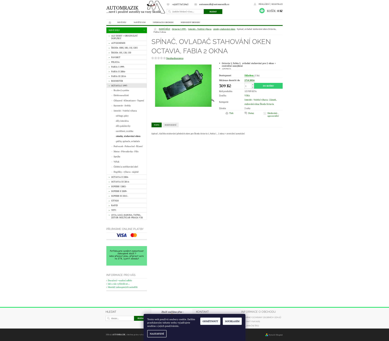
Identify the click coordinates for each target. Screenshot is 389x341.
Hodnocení (170, 125)
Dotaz (251, 113)
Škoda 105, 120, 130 (121, 52)
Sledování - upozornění (273, 114)
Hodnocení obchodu (190, 22)
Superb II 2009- (119, 191)
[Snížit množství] (252, 87)
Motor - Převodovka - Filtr (126, 151)
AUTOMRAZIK (133, 9)
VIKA (247, 95)
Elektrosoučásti (121, 95)
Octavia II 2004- (120, 177)
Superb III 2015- (119, 195)
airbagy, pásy (122, 115)
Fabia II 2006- (118, 71)
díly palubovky (123, 125)
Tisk (231, 113)
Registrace (277, 4)
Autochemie (118, 43)
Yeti (113, 210)
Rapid (114, 205)
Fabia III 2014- (119, 76)
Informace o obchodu (163, 22)
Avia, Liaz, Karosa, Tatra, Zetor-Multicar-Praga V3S (127, 216)
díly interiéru (122, 120)
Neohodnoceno (174, 58)
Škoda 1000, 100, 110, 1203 (124, 47)
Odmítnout (210, 321)
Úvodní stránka (110, 22)
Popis (156, 125)
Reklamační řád (250, 326)
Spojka (117, 156)
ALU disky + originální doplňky (124, 37)
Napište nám (140, 22)
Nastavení (157, 333)
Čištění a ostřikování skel (126, 166)
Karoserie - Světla (122, 105)
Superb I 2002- (118, 186)
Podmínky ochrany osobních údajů (261, 317)
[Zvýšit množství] (252, 84)
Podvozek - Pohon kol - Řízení (128, 146)
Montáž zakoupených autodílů (123, 287)
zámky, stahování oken (128, 136)
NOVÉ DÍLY (121, 22)
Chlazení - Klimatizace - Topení (129, 100)
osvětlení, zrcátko (124, 131)
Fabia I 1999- (118, 66)
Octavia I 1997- (119, 85)
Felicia (115, 62)
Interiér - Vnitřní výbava (125, 110)
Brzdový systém (121, 90)
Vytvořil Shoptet (276, 335)
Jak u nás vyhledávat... (119, 283)
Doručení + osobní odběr (120, 280)
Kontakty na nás (250, 321)
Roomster (117, 80)
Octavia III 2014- (120, 181)
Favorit (115, 57)
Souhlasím (232, 321)
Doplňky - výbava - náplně (126, 171)
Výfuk (116, 161)
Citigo (115, 200)
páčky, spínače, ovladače (128, 141)
